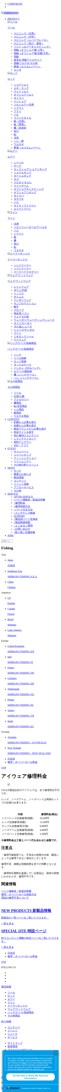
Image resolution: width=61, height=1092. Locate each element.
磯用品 (17, 402)
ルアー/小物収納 (23, 371)
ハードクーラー (22, 265)
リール (11, 992)
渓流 (16, 137)
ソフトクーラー (22, 268)
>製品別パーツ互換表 (26, 519)
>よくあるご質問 (23, 525)
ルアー (11, 999)
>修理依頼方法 (22, 506)
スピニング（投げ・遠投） (29, 43)
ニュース (13, 1034)
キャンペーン (21, 451)
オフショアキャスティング (29, 189)
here (24, 1063)
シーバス (19, 162)
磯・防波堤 (20, 127)
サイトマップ (15, 1043)
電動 (16, 56)
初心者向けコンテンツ (26, 435)
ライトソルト (21, 91)
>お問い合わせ (22, 529)
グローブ (19, 310)
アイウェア (20, 339)
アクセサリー (21, 399)
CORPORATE (15, 4)
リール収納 (20, 358)
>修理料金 (19, 503)
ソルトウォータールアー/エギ (30, 227)
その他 (17, 490)
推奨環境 (13, 1046)
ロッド (11, 996)
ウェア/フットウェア (19, 1009)
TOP (3, 767)
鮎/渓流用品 (20, 406)
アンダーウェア (22, 300)
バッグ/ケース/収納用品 (21, 1012)
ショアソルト (21, 84)
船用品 (17, 412)
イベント (13, 1030)
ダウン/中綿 (20, 290)
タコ (16, 179)
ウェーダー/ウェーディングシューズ (34, 320)
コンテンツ (20, 480)
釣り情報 (6, 1021)
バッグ (17, 354)
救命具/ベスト (21, 313)
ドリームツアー (22, 461)
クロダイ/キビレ (23, 182)
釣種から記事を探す (25, 422)
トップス (19, 293)
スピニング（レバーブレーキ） (31, 40)
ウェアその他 (21, 316)
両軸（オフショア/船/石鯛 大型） (32, 53)
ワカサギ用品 (21, 416)
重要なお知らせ (22, 474)
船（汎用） (20, 121)
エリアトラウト (22, 209)
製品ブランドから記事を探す (30, 428)
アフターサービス (24, 487)
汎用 (16, 224)
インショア (20, 101)
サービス (13, 1037)
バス (16, 114)
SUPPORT (19, 516)
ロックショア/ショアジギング (30, 169)
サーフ (17, 166)
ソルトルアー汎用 (24, 104)
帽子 (16, 306)
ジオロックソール (24, 336)
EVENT (12, 448)
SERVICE (13, 494)
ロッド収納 (20, 361)
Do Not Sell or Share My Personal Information (30, 1076)
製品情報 (19, 477)
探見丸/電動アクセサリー (28, 60)
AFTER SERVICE (23, 496)
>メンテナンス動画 (24, 513)
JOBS (10, 535)
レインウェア (21, 287)
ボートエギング (22, 176)
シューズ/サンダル (24, 330)
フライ (17, 111)
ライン (11, 1002)
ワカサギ (19, 144)
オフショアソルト (24, 94)
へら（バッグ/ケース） (26, 378)
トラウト (19, 108)
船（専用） (20, 124)
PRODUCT (14, 18)
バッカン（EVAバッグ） (27, 368)
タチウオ (19, 199)
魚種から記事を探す (25, 425)
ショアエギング (22, 172)
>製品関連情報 (22, 522)
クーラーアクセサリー (26, 272)
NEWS (11, 468)
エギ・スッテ (21, 88)
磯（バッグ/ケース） (25, 374)
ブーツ (17, 333)
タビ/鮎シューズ (23, 326)
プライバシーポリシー (20, 1049)
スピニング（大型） (25, 36)
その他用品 (14, 1015)
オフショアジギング (25, 192)
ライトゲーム (21, 185)
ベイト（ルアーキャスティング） (32, 46)
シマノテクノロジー (25, 438)
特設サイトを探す (24, 432)
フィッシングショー (25, 458)
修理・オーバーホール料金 (23, 762)
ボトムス (19, 296)
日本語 (11, 758)
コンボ (17, 70)
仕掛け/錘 (19, 396)
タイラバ (19, 98)
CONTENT (14, 419)
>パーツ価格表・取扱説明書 (29, 499)
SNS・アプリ (21, 445)
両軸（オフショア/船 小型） (29, 50)
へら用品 (19, 409)
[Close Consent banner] (55, 1052)
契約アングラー (22, 442)
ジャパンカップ (22, 454)
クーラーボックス (18, 1005)
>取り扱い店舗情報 (24, 532)
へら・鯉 (19, 141)
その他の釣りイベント (26, 464)
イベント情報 (21, 484)
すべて (17, 471)
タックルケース (22, 364)
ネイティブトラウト (25, 205)
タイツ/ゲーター (23, 323)
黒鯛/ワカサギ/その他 (26, 63)
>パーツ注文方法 (23, 509)
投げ (16, 131)
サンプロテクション (25, 303)
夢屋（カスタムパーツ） (27, 66)
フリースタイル (22, 118)
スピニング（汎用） (25, 33)
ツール (17, 393)
